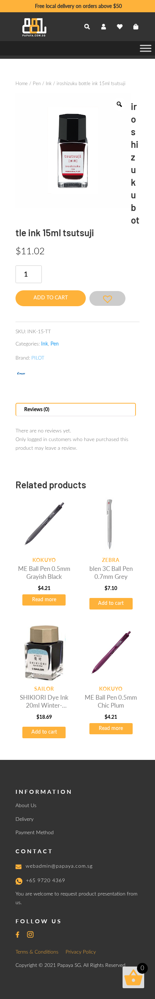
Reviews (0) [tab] (36, 409)
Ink (49, 84)
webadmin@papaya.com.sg (59, 866)
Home (21, 84)
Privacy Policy (81, 952)
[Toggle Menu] (145, 48)
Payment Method (34, 832)
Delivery (24, 819)
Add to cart (51, 297)
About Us (25, 805)
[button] (107, 298)
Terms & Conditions (36, 952)
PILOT (37, 358)
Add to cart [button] (111, 603)
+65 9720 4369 (45, 880)
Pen (37, 84)
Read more (44, 599)
